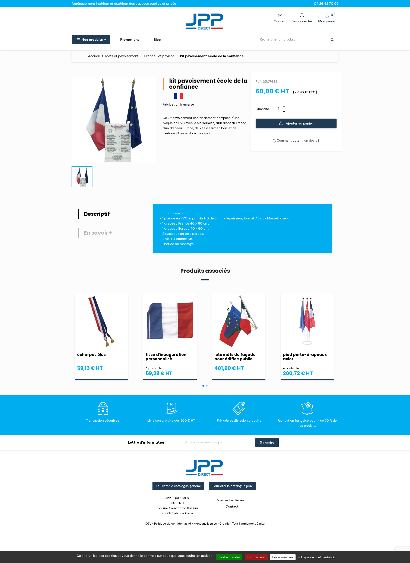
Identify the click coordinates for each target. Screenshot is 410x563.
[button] (203, 386)
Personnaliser (282, 557)
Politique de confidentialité (172, 523)
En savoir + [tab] (98, 232)
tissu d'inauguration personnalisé (166, 357)
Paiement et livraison (232, 500)
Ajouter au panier (299, 123)
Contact (280, 21)
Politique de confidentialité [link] (316, 557)
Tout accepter (229, 557)
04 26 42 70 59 (326, 3)
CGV (148, 523)
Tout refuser (256, 557)
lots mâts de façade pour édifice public (235, 357)
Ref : (259, 81)
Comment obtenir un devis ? (298, 140)
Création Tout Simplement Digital (242, 523)
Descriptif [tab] (97, 214)
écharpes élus (91, 354)
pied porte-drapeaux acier (305, 357)
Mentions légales (205, 523)
